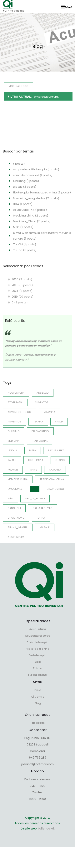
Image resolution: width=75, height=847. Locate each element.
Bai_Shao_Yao (42, 508)
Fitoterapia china (37, 649)
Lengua (12, 450)
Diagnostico (40, 431)
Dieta (32, 450)
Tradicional (40, 441)
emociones (15, 489)
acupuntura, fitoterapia (36, 169)
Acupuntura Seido (37, 636)
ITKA (22, 204)
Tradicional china (52, 479)
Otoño (60, 460)
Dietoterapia (37, 655)
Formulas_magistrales (36, 198)
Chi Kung (26, 181)
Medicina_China (32, 221)
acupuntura (16, 393)
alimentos (14, 421)
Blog (37, 703)
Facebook (38, 723)
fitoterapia (15, 402)
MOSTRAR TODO (18, 86)
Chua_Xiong (16, 518)
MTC (23, 227)
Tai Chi (24, 244)
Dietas (24, 187)
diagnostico (55, 489)
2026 (21, 279)
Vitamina (49, 412)
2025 (21, 285)
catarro (55, 469)
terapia (38, 421)
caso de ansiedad (32, 175)
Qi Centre (37, 697)
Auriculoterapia (37, 642)
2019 (21, 297)
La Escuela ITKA (30, 210)
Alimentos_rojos (20, 412)
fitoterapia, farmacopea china (42, 192)
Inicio (37, 690)
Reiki (37, 662)
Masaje (45, 527)
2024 (21, 291)
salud (59, 421)
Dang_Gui (14, 508)
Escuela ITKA (56, 450)
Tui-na (25, 250)
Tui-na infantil (37, 675)
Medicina (13, 441)
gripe (33, 469)
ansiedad (43, 393)
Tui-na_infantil (18, 527)
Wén (10, 498)
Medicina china (30, 215)
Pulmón (13, 469)
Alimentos (41, 402)
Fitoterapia (35, 460)
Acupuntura (16, 537)
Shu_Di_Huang (35, 498)
